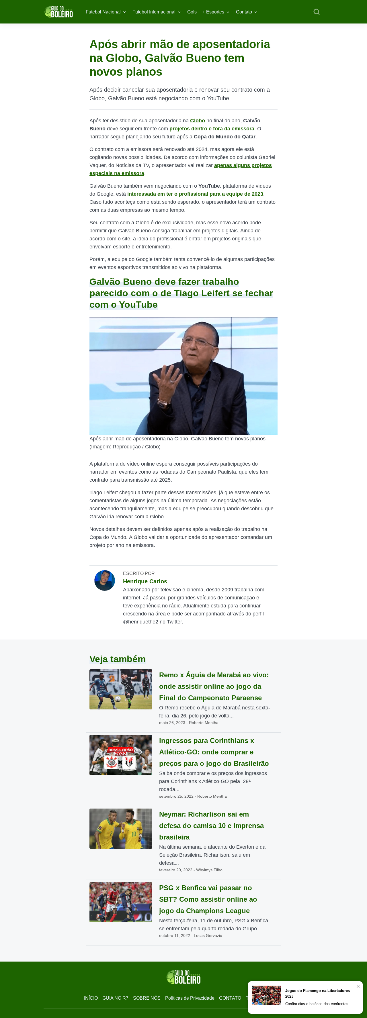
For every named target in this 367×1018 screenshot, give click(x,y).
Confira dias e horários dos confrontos (316, 1004)
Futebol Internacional (153, 11)
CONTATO (230, 998)
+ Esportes (213, 11)
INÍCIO (91, 998)
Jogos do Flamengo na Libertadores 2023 (317, 993)
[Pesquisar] (316, 12)
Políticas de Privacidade (189, 998)
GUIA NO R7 (115, 998)
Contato (244, 11)
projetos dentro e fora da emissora (211, 129)
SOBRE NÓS (147, 998)
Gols (192, 11)
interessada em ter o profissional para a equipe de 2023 (195, 194)
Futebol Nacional (103, 11)
